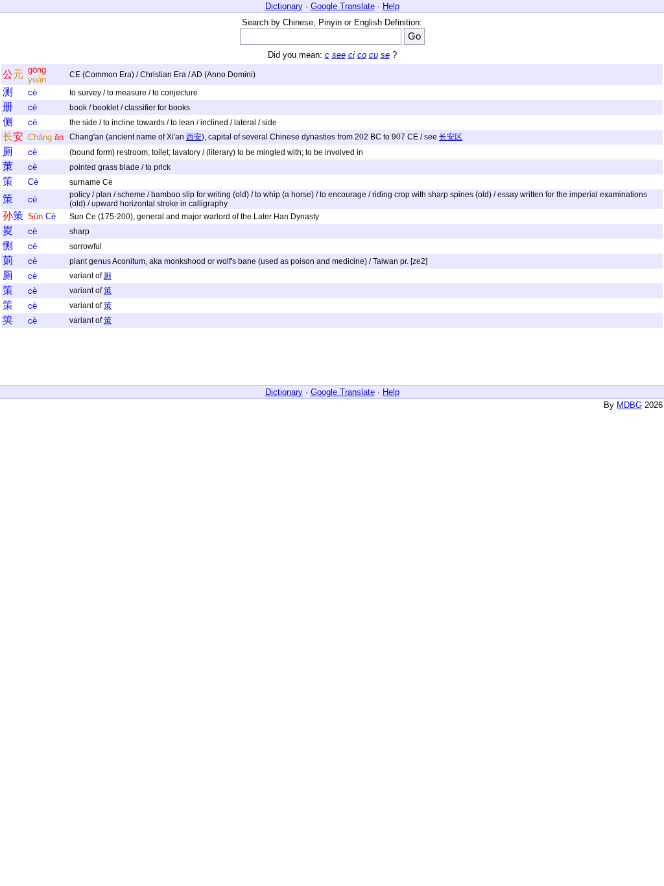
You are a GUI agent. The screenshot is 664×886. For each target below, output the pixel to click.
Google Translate (343, 6)
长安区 (450, 136)
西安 (194, 136)
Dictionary (284, 6)
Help (391, 6)
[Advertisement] (332, 357)
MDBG (629, 405)
